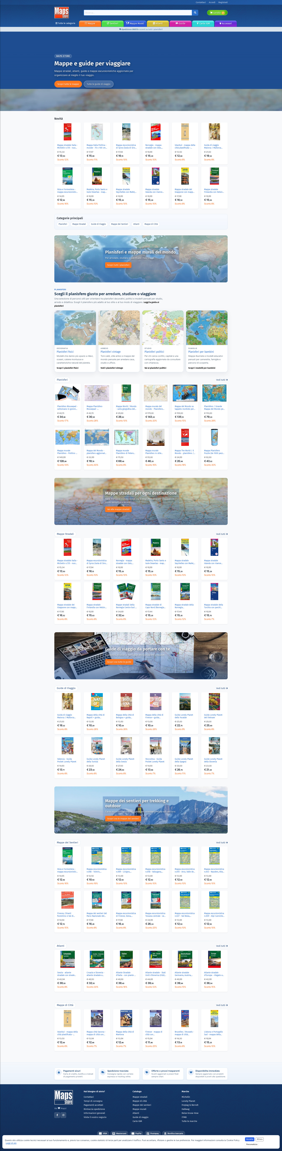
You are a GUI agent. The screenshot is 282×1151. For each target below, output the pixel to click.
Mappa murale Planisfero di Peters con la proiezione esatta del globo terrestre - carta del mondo (125, 452)
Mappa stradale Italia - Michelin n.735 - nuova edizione (67, 146)
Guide (181, 23)
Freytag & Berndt (190, 1105)
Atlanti (159, 23)
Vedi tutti (220, 380)
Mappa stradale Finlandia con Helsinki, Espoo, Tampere (214, 190)
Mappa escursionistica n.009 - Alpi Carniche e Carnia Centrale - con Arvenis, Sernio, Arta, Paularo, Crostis (214, 914)
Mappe (91, 23)
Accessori (226, 23)
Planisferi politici (154, 351)
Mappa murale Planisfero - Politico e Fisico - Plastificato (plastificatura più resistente (67, 452)
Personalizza (251, 1144)
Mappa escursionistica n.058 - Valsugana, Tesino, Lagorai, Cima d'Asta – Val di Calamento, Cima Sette (155, 870)
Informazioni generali (94, 1113)
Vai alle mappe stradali (118, 509)
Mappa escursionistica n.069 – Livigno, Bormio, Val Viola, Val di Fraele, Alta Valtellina (126, 870)
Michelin (186, 1097)
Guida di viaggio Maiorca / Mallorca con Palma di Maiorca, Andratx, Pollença (214, 146)
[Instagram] (63, 1115)
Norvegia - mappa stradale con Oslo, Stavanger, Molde (153, 146)
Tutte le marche (189, 1121)
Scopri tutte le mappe (68, 84)
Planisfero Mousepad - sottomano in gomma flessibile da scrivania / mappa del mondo (67, 407)
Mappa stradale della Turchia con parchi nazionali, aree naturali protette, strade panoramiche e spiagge (214, 606)
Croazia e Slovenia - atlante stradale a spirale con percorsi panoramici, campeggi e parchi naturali (96, 974)
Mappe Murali (136, 23)
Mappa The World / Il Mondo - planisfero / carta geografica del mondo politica (184, 452)
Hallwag (185, 1109)
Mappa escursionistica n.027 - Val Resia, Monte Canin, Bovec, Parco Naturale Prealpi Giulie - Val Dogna (185, 914)
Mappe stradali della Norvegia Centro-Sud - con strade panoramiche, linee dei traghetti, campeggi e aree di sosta (126, 606)
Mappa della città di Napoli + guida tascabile (96, 716)
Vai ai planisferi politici (155, 368)
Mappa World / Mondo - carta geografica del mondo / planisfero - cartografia (126, 407)
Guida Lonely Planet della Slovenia (213, 760)
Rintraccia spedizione (94, 1109)
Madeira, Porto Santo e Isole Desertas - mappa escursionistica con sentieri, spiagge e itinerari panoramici (97, 190)
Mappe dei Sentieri (119, 224)
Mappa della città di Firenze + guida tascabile (154, 716)
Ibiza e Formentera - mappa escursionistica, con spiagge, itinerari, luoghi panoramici (67, 190)
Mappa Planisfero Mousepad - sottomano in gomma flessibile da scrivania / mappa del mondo (96, 407)
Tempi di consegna (93, 1101)
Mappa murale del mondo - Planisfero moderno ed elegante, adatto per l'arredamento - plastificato (155, 407)
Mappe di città (140, 1101)
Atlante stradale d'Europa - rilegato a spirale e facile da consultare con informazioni (213, 974)
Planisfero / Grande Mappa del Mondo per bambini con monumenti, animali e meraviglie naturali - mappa (214, 407)
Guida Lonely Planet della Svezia (125, 760)
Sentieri (113, 23)
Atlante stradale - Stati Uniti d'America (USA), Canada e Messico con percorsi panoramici (155, 974)
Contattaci (89, 1097)
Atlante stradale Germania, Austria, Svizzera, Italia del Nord (183, 974)
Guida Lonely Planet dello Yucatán (184, 716)
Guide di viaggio (140, 1117)
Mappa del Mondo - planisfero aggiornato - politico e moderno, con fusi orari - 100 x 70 (96, 452)
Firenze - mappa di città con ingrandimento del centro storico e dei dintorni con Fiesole (154, 1033)
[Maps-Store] (62, 12)
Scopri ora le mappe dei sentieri (123, 818)
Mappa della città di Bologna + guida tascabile (125, 716)
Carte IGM (204, 23)
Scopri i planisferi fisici (67, 368)
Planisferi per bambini (201, 351)
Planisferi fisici (65, 351)
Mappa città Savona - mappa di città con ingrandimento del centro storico (96, 1033)
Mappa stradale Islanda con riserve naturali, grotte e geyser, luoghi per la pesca (154, 190)
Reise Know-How (190, 1113)
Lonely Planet (188, 1101)
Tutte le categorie (66, 23)
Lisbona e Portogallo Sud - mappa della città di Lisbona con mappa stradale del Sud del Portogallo (213, 1033)
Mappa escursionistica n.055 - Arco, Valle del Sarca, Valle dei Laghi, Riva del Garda (185, 870)
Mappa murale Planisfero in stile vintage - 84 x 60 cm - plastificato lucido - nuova (155, 452)
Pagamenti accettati (93, 1105)
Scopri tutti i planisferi (118, 265)
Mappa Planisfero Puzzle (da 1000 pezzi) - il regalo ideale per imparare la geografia (214, 452)
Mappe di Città (151, 224)
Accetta (249, 1139)
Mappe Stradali (79, 224)
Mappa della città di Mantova (125, 1033)
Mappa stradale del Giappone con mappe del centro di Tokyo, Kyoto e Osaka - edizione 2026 (184, 190)
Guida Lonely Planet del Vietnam (213, 716)
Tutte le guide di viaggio (98, 84)
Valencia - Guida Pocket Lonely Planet (66, 760)
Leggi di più (11, 1143)
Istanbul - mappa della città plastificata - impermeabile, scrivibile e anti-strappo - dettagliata (185, 146)
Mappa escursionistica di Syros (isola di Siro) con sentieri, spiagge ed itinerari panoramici (126, 146)
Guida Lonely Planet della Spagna (184, 760)
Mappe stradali (140, 1097)
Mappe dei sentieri (142, 1105)
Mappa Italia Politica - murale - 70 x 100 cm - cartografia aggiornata (97, 146)
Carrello (218, 12)
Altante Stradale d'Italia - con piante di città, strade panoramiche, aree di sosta (126, 974)
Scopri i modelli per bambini (201, 368)
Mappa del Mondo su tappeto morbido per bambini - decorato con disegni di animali (185, 407)
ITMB (184, 1117)
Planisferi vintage (111, 351)
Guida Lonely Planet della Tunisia (96, 760)
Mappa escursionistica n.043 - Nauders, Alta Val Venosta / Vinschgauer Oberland (214, 870)
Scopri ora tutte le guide (119, 662)
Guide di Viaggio (98, 224)
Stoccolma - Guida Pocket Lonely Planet (154, 760)
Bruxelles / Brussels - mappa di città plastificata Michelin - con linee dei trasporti (185, 1033)
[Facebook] (57, 1115)
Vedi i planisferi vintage (112, 368)
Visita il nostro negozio (95, 1117)
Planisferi (63, 224)
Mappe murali (139, 1109)
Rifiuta (259, 1139)
